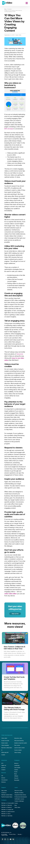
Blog (5, 9)
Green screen (4, 743)
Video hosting (17, 752)
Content (3, 754)
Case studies (17, 767)
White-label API (4, 752)
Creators (3, 769)
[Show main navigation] (27, 3)
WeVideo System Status (6, 794)
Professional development (21, 796)
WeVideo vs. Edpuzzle (6, 805)
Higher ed (3, 765)
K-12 (2, 763)
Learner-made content (19, 747)
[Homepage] (7, 3)
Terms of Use (4, 835)
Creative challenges (19, 801)
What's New (17, 807)
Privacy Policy (12, 834)
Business (3, 767)
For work (9, 9)
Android (3, 777)
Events (15, 771)
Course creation (18, 750)
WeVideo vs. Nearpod (6, 807)
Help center (4, 790)
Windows (3, 782)
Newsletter (16, 780)
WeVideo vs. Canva (5, 813)
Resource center (18, 790)
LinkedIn (13, 839)
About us (16, 763)
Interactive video (18, 738)
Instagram (5, 839)
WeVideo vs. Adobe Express (8, 811)
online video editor (10, 593)
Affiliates (16, 776)
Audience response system (20, 743)
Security (19, 834)
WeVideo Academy (19, 792)
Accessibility (4, 834)
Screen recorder (5, 740)
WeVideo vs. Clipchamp (6, 815)
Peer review (17, 745)
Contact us (3, 792)
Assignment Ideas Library (20, 794)
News (15, 773)
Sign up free (15, 613)
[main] (15, 363)
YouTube (11, 839)
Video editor (4, 738)
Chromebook (4, 780)
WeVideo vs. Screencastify (7, 803)
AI (1, 750)
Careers (16, 769)
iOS (2, 775)
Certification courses (19, 799)
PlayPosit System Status (6, 796)
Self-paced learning (19, 740)
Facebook (2, 839)
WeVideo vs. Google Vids (7, 809)
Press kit (16, 778)
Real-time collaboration (6, 747)
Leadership (16, 765)
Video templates (5, 745)
